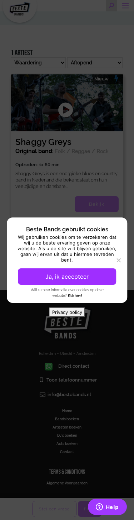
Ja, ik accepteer (67, 276)
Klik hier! (75, 295)
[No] (118, 260)
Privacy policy (67, 312)
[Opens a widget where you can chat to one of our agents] (107, 507)
